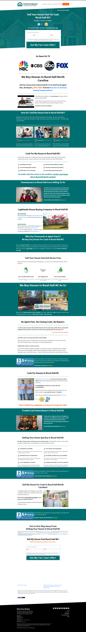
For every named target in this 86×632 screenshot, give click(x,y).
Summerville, (30, 612)
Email (34, 35)
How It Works (44, 4)
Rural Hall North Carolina (22, 585)
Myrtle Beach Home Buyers (42, 379)
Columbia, (19, 612)
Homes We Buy (55, 4)
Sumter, (23, 613)
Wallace (27, 535)
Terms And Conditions (65, 615)
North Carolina (59, 534)
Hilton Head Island (28, 613)
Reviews (49, 4)
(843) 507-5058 (65, 10)
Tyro (67, 534)
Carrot (34, 627)
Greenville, (26, 612)
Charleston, (24, 611)
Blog (68, 616)
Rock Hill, (22, 612)
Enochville (20, 535)
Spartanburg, (19, 613)
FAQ (68, 610)
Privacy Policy (66, 613)
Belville (30, 535)
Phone (51, 35)
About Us (60, 4)
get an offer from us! (34, 231)
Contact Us (67, 612)
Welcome (23, 535)
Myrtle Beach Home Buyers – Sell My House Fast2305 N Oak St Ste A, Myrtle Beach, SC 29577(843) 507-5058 (53, 586)
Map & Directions (19, 620)
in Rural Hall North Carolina (47, 531)
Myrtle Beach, (19, 611)
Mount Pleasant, (30, 611)
